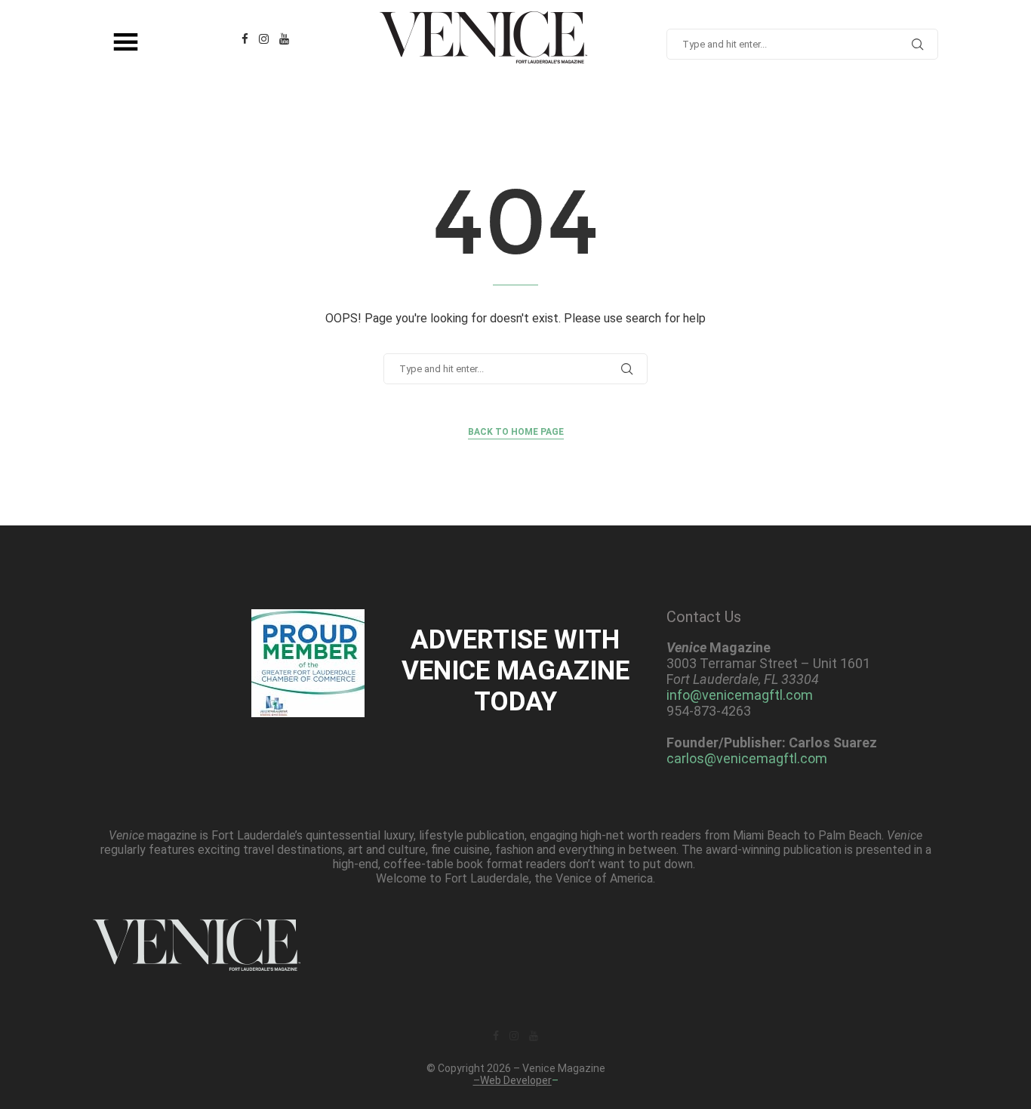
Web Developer (516, 1080)
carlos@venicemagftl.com (746, 758)
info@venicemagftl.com (739, 695)
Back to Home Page (516, 432)
